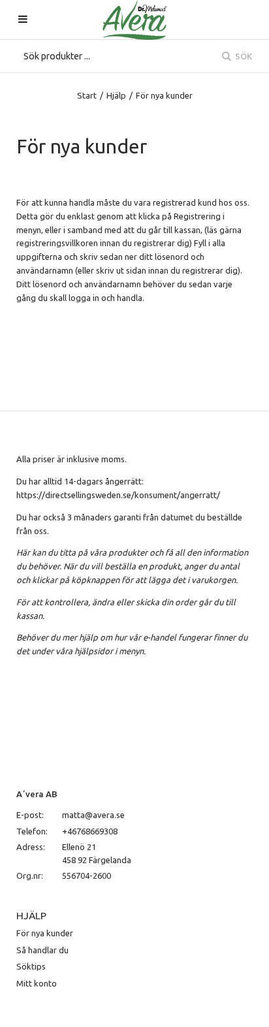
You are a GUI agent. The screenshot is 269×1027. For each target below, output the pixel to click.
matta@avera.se (93, 814)
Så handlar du (42, 950)
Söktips (31, 966)
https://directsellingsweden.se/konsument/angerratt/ (118, 494)
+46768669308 (90, 831)
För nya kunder (44, 933)
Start (87, 95)
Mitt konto (36, 983)
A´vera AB (36, 793)
